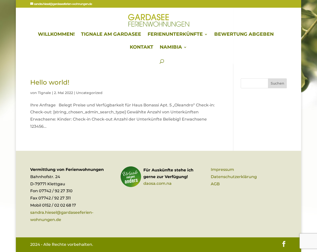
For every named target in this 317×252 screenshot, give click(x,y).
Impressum (222, 169)
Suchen (277, 83)
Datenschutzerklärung (234, 176)
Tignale (44, 93)
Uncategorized (89, 93)
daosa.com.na (157, 183)
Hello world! (49, 82)
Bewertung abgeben (244, 34)
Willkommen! (56, 34)
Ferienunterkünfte (175, 34)
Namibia (171, 47)
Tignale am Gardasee (111, 34)
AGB (215, 184)
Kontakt (141, 47)
